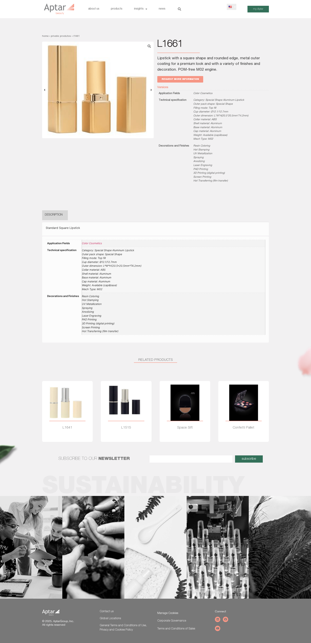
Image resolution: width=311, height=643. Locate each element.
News (162, 9)
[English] (230, 6)
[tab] (54, 215)
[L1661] (98, 90)
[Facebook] (225, 619)
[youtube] (217, 628)
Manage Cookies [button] (167, 613)
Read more (67, 438)
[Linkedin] (217, 619)
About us (93, 9)
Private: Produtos (61, 36)
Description (54, 215)
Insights (139, 9)
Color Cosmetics (202, 93)
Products (116, 9)
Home (45, 36)
